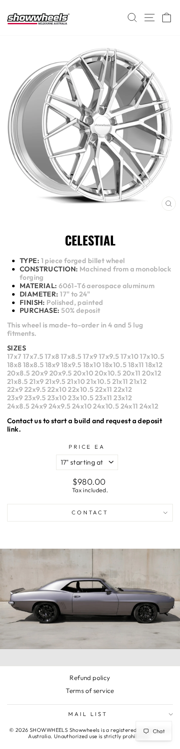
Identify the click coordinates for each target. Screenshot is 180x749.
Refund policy (89, 678)
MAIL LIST (88, 714)
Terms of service (90, 691)
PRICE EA (87, 447)
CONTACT (90, 512)
